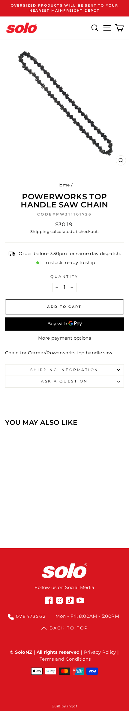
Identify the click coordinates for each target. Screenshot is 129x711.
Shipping (40, 231)
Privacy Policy (100, 652)
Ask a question (64, 381)
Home (63, 185)
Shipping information (64, 370)
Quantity (64, 277)
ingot (72, 706)
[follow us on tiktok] (69, 600)
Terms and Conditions (65, 659)
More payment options (64, 338)
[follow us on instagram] (59, 600)
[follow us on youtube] (80, 600)
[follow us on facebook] (48, 600)
